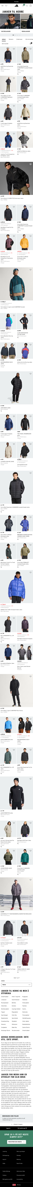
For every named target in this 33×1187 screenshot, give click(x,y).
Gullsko (14, 1006)
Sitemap (19, 1155)
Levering (5, 1151)
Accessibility (20, 1179)
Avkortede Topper (4, 1006)
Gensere (3, 1024)
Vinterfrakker (4, 996)
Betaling (19, 1159)
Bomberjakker (5, 1009)
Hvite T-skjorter (16, 996)
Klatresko (25, 1012)
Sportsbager (4, 1015)
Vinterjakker (25, 1002)
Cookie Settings (6, 1171)
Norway (19, 1184)
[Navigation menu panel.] (2, 5)
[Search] (27, 5)
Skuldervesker (16, 1030)
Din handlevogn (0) (22, 1128)
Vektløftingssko (26, 1018)
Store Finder (20, 1163)
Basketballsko (26, 1024)
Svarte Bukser (15, 999)
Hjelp (4, 1163)
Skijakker (14, 1021)
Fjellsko (24, 1006)
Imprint (4, 1159)
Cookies (4, 1175)
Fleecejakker (25, 1015)
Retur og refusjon (21, 1151)
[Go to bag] (30, 5)
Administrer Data (21, 1171)
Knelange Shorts (5, 1030)
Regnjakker (15, 1012)
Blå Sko (14, 1002)
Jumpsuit (3, 999)
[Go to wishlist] (6, 5)
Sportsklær (15, 1018)
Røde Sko (14, 1027)
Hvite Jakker (25, 1021)
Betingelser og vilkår (7, 1179)
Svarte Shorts (26, 1027)
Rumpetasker (5, 1002)
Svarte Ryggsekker (25, 1009)
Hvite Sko (14, 1015)
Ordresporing (6, 1155)
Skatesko (24, 999)
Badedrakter (4, 1018)
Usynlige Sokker (16, 1009)
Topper (3, 1012)
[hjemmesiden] (16, 6)
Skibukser (14, 1024)
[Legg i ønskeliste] (14, 49)
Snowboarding (5, 1021)
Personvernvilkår (21, 1175)
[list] (16, 39)
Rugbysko (25, 996)
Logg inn (8, 1128)
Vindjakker (4, 1027)
